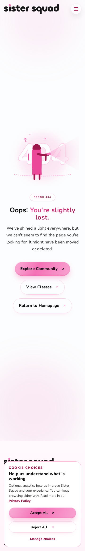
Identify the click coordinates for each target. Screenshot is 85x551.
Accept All (39, 512)
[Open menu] (76, 9)
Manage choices (42, 539)
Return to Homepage (39, 305)
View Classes (38, 287)
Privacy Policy (19, 501)
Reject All (39, 527)
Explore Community (39, 268)
